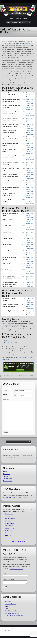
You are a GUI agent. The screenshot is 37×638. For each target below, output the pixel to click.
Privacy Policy (7, 630)
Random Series (7, 478)
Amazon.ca (5, 359)
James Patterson (9, 523)
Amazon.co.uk (26, 357)
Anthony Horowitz (10, 518)
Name (5, 390)
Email (5, 394)
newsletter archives (7, 325)
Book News (8, 601)
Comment (6, 399)
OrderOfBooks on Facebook (12, 611)
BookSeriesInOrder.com (16, 615)
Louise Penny (8, 535)
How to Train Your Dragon (12, 339)
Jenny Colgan (8, 532)
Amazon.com (17, 357)
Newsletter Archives (10, 604)
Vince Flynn (8, 530)
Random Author (7, 481)
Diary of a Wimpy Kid (10, 343)
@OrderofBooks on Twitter (12, 613)
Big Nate (6, 341)
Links (6, 608)
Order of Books (4, 375)
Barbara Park (28, 43)
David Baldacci (9, 514)
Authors (24, 18)
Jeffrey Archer (9, 525)
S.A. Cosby (8, 521)
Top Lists (7, 606)
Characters (18, 18)
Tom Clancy (8, 516)
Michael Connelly (9, 528)
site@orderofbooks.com (16, 569)
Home (12, 18)
